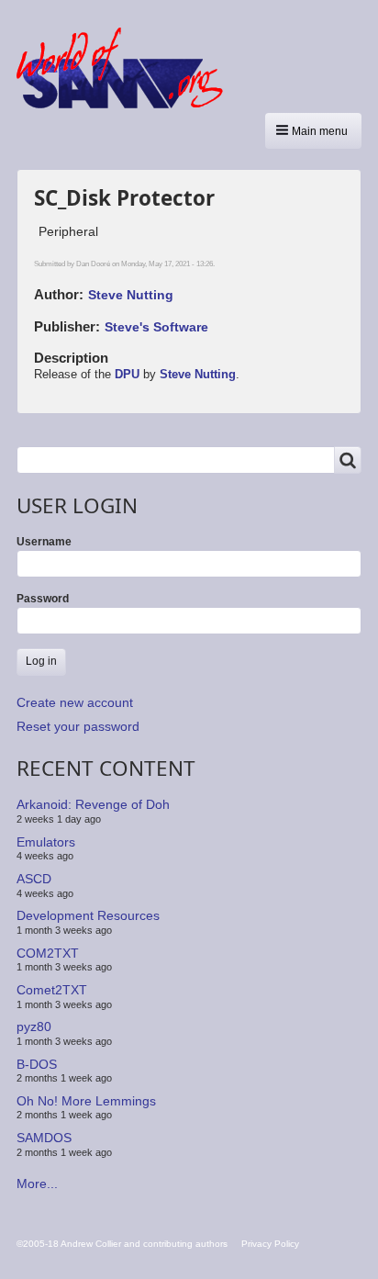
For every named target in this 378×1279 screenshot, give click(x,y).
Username (44, 541)
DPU (127, 374)
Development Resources (88, 915)
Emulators (46, 842)
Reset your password (78, 726)
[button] (313, 131)
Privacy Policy (270, 1244)
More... (37, 1183)
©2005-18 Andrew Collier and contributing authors (122, 1244)
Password (43, 598)
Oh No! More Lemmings (86, 1101)
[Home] (127, 68)
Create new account (75, 702)
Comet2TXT (52, 989)
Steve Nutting (130, 294)
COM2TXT (48, 953)
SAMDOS (44, 1137)
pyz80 (34, 1026)
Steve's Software (156, 327)
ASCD (34, 878)
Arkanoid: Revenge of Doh (93, 804)
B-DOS (37, 1063)
